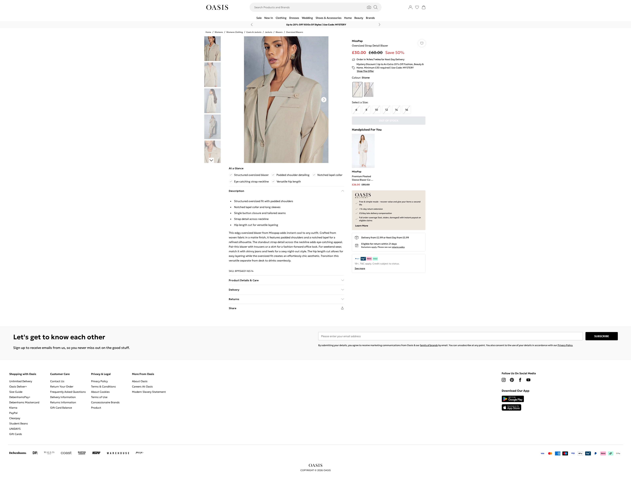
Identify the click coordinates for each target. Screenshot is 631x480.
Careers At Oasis (142, 386)
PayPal (13, 413)
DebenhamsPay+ (19, 397)
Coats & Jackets (253, 32)
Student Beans (18, 423)
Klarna (13, 407)
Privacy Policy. (565, 345)
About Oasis (139, 381)
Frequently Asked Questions (68, 391)
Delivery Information (63, 397)
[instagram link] (504, 380)
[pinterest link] (512, 380)
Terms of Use (99, 397)
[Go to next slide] (323, 99)
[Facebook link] (520, 380)
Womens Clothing (234, 32)
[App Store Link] (513, 403)
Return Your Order (61, 386)
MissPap (357, 41)
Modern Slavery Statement (149, 391)
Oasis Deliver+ (18, 386)
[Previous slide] (252, 24)
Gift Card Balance (61, 407)
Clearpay (14, 418)
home (208, 32)
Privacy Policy (99, 381)
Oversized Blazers (294, 32)
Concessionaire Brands (105, 402)
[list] (286, 99)
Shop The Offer (365, 71)
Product (96, 407)
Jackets (268, 32)
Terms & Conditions (103, 386)
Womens (219, 32)
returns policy (398, 247)
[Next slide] (379, 24)
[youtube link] (528, 380)
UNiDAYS (15, 428)
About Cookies (100, 391)
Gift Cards (15, 434)
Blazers (279, 32)
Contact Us (57, 381)
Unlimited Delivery (20, 381)
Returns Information (63, 402)
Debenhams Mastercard (24, 402)
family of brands (429, 345)
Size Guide (15, 391)
